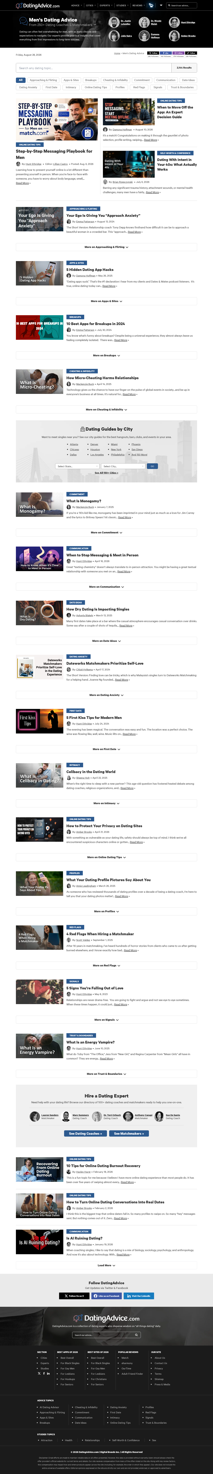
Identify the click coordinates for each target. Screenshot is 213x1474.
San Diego (137, 449)
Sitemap (159, 1379)
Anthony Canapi (143, 1115)
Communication (165, 80)
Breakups (91, 80)
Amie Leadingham (86, 885)
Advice (75, 5)
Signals (158, 87)
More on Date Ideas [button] (104, 641)
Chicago (74, 449)
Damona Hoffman (85, 275)
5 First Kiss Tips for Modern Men (94, 717)
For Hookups (68, 1379)
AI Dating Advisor (49, 1407)
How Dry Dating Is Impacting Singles (97, 609)
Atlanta (74, 444)
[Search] (136, 1335)
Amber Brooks (84, 831)
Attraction (46, 1440)
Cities (89, 5)
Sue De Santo (173, 1115)
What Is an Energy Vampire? (90, 1042)
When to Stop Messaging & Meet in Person (102, 554)
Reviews (137, 5)
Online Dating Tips (96, 87)
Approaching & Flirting (43, 80)
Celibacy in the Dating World (90, 771)
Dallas (73, 454)
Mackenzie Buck (85, 384)
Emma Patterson (85, 221)
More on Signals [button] (104, 1019)
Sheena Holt (83, 777)
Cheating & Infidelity (115, 80)
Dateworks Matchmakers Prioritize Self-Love (104, 663)
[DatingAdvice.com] (37, 6)
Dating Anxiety (28, 87)
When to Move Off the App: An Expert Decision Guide (175, 112)
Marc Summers (81, 1115)
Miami (114, 444)
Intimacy (71, 87)
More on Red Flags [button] (104, 965)
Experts (105, 5)
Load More (104, 1265)
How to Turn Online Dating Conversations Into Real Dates (115, 1201)
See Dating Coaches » (85, 1133)
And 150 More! (139, 454)
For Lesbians (68, 1373)
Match (125, 1357)
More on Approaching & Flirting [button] (104, 247)
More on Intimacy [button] (105, 803)
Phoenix (136, 444)
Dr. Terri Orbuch (112, 1115)
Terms (158, 1373)
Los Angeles (97, 454)
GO (152, 466)
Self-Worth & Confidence (126, 1440)
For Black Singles (70, 1363)
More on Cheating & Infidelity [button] (104, 409)
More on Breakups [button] (104, 355)
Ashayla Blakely (84, 615)
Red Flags (139, 87)
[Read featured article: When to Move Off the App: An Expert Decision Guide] (129, 111)
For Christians (98, 1379)
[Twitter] (39, 1373)
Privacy (159, 1368)
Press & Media (162, 1384)
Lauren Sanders (49, 1115)
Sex (154, 1440)
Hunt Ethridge (84, 561)
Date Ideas (188, 80)
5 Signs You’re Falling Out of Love (94, 987)
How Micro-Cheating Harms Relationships (102, 377)
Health (68, 1440)
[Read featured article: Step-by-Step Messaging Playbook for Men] (57, 119)
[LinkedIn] (48, 1373)
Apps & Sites (71, 80)
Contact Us (161, 1363)
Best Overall (67, 1357)
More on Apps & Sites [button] (104, 301)
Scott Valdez (83, 940)
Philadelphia (117, 454)
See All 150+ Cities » (106, 472)
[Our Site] (161, 5)
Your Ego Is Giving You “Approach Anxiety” (103, 215)
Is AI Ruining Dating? (84, 1238)
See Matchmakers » (129, 1133)
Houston (95, 449)
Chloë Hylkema (84, 669)
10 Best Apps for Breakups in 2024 (95, 323)
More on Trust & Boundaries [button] (104, 1074)
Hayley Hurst (83, 1171)
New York (116, 449)
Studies (121, 5)
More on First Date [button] (104, 749)
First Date (51, 87)
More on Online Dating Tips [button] (104, 857)
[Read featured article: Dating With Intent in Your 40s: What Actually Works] (129, 164)
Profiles (120, 87)
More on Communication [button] (104, 586)
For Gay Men (68, 1368)
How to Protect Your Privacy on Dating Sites (104, 825)
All (20, 80)
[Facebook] (44, 1373)
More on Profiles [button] (104, 911)
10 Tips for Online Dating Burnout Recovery (103, 1165)
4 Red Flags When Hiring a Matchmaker (100, 933)
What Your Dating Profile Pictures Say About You (108, 879)
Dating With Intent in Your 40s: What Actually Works (177, 164)
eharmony (127, 1363)
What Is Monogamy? (83, 500)
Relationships (92, 1440)
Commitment (142, 80)
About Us (160, 1357)
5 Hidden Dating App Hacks (90, 269)
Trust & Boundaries (182, 87)
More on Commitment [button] (104, 532)
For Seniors (67, 1384)
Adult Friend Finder (132, 1373)
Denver (94, 444)
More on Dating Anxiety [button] (105, 695)
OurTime (126, 1368)
